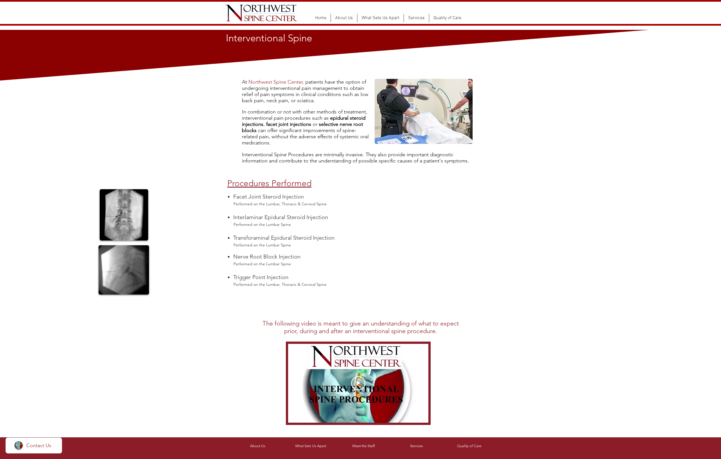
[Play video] (358, 383)
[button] (344, 18)
